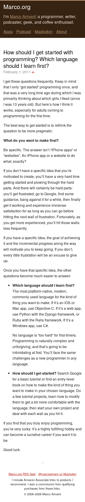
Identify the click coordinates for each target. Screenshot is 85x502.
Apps (8, 31)
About (61, 31)
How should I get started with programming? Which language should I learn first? (40, 58)
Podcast (23, 31)
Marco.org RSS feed (22, 474)
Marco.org (17, 6)
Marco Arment (22, 16)
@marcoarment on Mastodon (57, 474)
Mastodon (44, 31)
